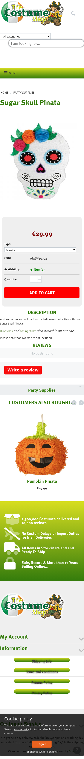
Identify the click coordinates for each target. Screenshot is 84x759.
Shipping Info (42, 660)
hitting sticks (28, 331)
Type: (7, 244)
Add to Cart (42, 292)
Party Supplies (24, 92)
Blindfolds (6, 331)
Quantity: (10, 279)
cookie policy (21, 729)
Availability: (12, 269)
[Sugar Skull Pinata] (38, 161)
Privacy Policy (42, 692)
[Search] (80, 4)
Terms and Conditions (42, 670)
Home (4, 92)
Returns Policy (41, 681)
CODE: (8, 258)
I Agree (41, 744)
